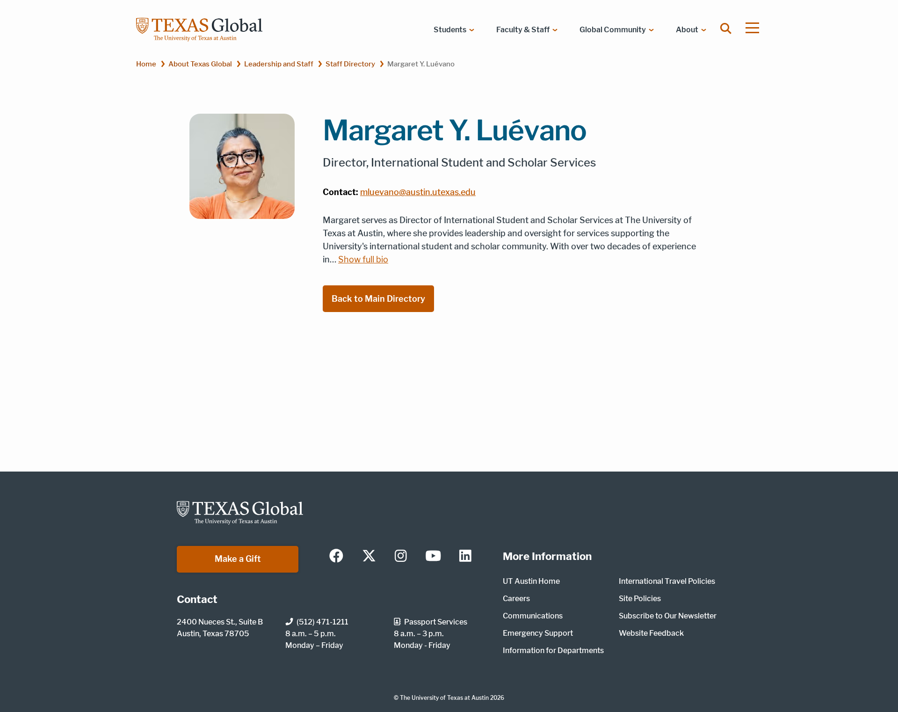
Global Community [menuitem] (612, 29)
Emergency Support (538, 633)
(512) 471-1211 (322, 622)
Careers (516, 598)
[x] (369, 556)
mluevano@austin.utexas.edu (418, 192)
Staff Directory (350, 63)
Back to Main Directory (378, 299)
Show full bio (363, 259)
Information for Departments (553, 650)
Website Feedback (651, 633)
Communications (533, 615)
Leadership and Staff (278, 63)
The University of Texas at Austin (444, 697)
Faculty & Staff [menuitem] (523, 29)
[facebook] (336, 556)
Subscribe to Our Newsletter (668, 615)
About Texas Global (200, 63)
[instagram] (401, 556)
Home (146, 63)
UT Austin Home (531, 581)
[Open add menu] (752, 28)
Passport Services (435, 622)
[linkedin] (465, 556)
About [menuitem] (687, 29)
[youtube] (433, 556)
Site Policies (640, 598)
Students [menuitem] (450, 29)
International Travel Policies (667, 581)
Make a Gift (238, 559)
